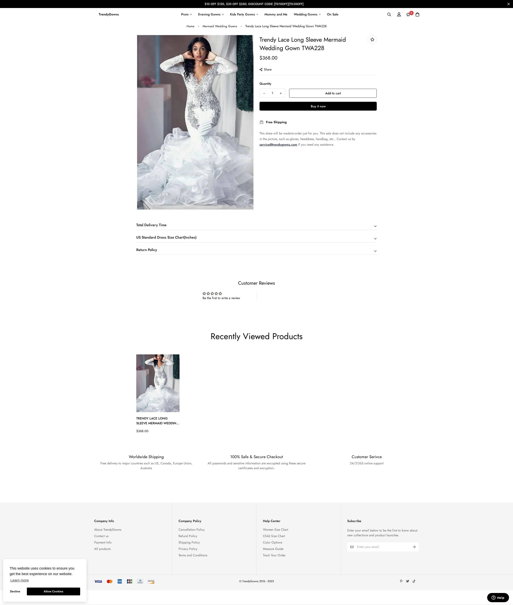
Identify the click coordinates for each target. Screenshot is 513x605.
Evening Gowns (209, 14)
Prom (185, 14)
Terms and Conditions (193, 555)
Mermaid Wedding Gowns (220, 26)
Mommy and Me (276, 14)
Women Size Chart (275, 529)
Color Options (272, 542)
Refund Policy (188, 536)
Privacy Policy (188, 549)
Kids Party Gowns (242, 14)
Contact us (101, 536)
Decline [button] (15, 591)
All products (102, 549)
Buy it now (318, 106)
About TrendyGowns (107, 529)
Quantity (265, 83)
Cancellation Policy (192, 529)
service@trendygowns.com (278, 144)
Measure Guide (273, 549)
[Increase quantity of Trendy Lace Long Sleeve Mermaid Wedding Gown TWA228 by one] (280, 93)
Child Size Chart (274, 536)
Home (190, 26)
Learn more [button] (19, 580)
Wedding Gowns (305, 14)
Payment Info (103, 542)
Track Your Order (274, 555)
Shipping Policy (189, 542)
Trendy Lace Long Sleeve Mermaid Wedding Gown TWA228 (157, 421)
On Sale (332, 14)
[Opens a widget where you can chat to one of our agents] (498, 598)
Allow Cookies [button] (53, 591)
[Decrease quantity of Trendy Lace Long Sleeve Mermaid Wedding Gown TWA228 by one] (264, 93)
